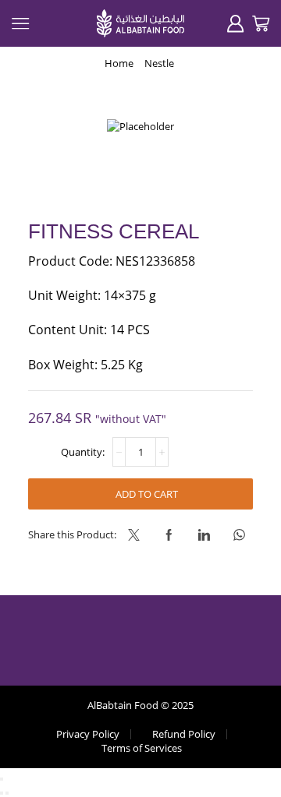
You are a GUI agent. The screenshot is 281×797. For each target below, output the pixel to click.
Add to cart (147, 494)
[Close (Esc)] (1, 779)
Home (119, 63)
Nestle (159, 63)
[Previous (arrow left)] (1, 793)
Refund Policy (183, 734)
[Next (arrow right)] (7, 793)
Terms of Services (141, 748)
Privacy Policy (87, 734)
